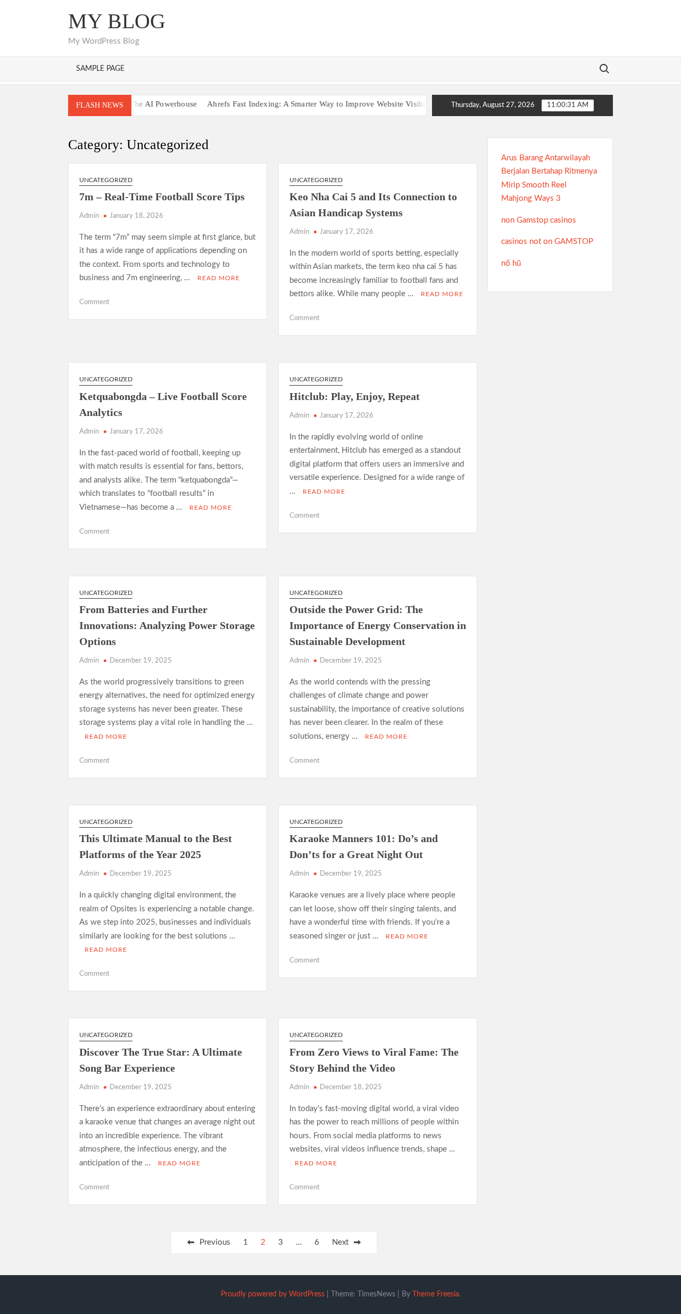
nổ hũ (511, 263)
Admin (89, 216)
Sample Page (100, 68)
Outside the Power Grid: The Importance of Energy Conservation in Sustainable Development (377, 625)
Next (340, 1242)
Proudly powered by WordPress (273, 1294)
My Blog (116, 21)
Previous (215, 1242)
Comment (94, 302)
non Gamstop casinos (538, 220)
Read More (218, 278)
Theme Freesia (435, 1294)
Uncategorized (105, 180)
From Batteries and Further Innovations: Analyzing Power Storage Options (167, 625)
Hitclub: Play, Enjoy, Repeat (354, 396)
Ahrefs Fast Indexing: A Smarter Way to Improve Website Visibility (303, 104)
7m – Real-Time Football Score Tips (162, 196)
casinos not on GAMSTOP (547, 242)
